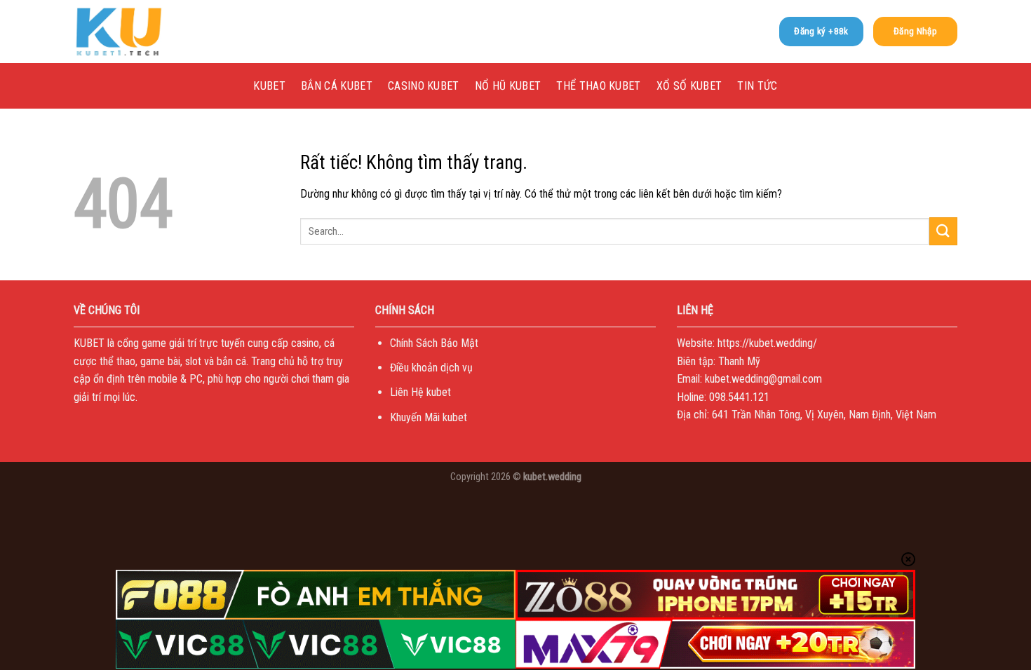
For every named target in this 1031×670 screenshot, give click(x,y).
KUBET (269, 86)
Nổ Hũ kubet (508, 86)
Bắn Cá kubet (336, 86)
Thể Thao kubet (598, 86)
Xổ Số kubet (689, 86)
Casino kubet (423, 86)
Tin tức (757, 86)
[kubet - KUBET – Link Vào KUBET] (144, 31)
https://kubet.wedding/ (767, 343)
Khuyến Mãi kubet (428, 417)
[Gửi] (943, 231)
